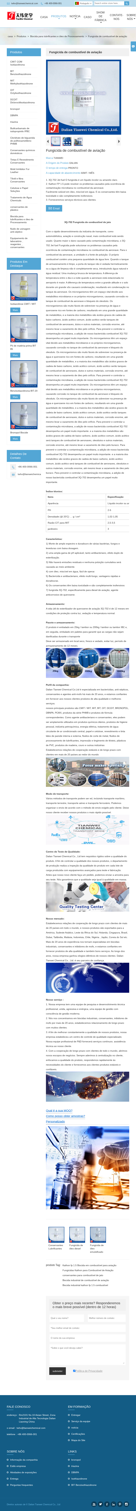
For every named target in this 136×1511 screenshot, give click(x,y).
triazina (14, 122)
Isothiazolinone (79, 1478)
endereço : (12, 1415)
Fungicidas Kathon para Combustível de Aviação (88, 1270)
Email (54, 208)
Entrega (14, 1478)
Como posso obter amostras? (65, 1116)
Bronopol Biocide (19, 432)
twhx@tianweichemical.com (24, 3)
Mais (15, 310)
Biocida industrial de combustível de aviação (86, 1280)
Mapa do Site (78, 1440)
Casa (44, 17)
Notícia (75, 16)
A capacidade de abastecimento (63, 172)
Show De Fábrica (100, 16)
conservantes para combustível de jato (83, 1275)
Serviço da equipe (80, 1421)
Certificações (78, 1434)
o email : (11, 1428)
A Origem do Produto (57, 162)
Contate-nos (116, 17)
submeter (58, 1371)
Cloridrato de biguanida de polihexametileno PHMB (22, 140)
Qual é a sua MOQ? (59, 1110)
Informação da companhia (24, 1459)
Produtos (58, 16)
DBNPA (14, 115)
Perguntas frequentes (21, 1485)
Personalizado (55, 1121)
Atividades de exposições (23, 1472)
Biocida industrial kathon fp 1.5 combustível (85, 1285)
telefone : (12, 1434)
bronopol (15, 109)
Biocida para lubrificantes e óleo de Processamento (57, 36)
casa (10, 36)
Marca (50, 158)
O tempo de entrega (57, 167)
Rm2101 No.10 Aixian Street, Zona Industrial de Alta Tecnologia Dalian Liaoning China (37, 1418)
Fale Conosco (18, 1406)
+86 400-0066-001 (53, 3)
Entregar (75, 1415)
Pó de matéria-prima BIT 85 (23, 347)
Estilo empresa (18, 1466)
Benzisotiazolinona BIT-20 (23, 390)
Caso (87, 17)
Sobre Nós (131, 17)
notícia (74, 1427)
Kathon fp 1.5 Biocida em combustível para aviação (89, 1265)
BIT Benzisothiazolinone (84, 1485)
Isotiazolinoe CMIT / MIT (23, 304)
